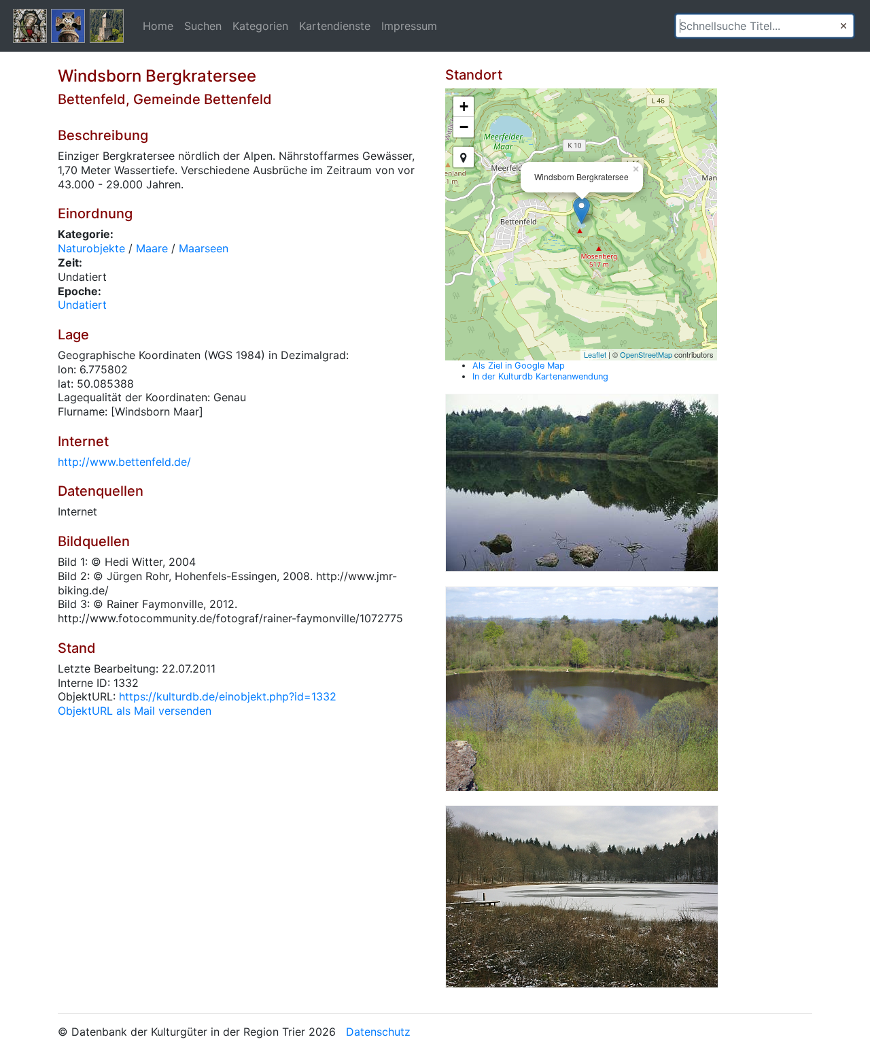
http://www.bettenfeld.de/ (124, 462)
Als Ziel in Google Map (518, 365)
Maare (152, 248)
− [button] (463, 126)
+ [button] (463, 106)
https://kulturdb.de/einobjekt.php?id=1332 (227, 696)
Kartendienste (334, 26)
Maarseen (203, 248)
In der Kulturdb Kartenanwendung (540, 376)
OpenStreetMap (646, 354)
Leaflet (595, 354)
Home (158, 26)
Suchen (203, 26)
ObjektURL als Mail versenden (134, 710)
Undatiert (82, 304)
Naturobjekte (91, 248)
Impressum (409, 26)
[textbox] (764, 26)
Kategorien (260, 26)
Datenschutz (378, 1031)
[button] (843, 25)
